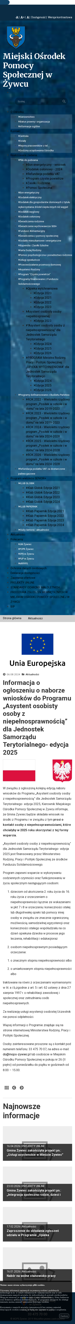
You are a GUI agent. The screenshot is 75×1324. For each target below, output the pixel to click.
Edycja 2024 (43, 344)
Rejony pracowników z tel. (33, 145)
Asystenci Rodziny (29, 269)
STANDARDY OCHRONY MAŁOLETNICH (35, 587)
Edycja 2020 (43, 293)
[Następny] (21, 1088)
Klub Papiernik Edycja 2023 (46, 520)
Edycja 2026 (43, 353)
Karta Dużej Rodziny (30, 250)
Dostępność (38, 17)
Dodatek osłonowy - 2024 (45, 169)
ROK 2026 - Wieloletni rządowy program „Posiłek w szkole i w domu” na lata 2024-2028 (48, 459)
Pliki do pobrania (28, 160)
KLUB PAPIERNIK (28, 506)
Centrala (23, 136)
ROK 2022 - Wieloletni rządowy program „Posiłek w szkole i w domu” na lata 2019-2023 (48, 404)
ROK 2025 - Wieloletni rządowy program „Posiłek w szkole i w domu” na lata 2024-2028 (48, 445)
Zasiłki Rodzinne (39, 183)
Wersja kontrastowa (60, 17)
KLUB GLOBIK (26, 483)
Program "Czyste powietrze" (35, 274)
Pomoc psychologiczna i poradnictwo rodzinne (45, 255)
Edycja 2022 (43, 302)
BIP (13, 606)
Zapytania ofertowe (23, 578)
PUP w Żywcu (26, 558)
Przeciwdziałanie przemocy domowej (40, 264)
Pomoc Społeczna (40, 188)
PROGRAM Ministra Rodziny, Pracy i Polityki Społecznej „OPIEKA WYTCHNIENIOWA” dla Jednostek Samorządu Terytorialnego (47, 367)
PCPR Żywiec (26, 549)
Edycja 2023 (43, 307)
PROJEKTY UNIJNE (22, 582)
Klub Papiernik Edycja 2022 (46, 516)
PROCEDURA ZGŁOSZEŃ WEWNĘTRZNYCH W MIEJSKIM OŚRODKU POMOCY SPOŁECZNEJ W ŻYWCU (40, 597)
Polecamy (17, 539)
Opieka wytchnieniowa (43, 288)
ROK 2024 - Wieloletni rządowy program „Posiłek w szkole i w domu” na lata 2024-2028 (48, 431)
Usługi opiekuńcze (29, 259)
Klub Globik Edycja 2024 (44, 502)
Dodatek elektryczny (30, 197)
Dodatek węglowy (29, 211)
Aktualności (18, 534)
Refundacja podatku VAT (44, 174)
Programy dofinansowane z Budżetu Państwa (44, 394)
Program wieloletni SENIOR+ (28, 478)
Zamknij (64, 1316)
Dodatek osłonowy (29, 216)
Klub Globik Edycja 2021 (44, 488)
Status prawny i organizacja (34, 121)
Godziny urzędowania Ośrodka (36, 150)
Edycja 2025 (43, 348)
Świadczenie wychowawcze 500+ (38, 226)
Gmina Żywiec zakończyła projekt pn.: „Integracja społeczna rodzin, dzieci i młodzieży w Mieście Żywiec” (34, 1195)
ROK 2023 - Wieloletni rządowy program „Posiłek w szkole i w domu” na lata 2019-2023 (48, 417)
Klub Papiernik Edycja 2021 (46, 511)
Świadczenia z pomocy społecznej (38, 235)
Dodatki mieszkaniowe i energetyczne (40, 240)
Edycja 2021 (43, 298)
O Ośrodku (17, 112)
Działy (22, 140)
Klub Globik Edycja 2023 (44, 497)
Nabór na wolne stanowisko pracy (31, 1276)
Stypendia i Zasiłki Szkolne (33, 245)
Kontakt (15, 131)
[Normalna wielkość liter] (29, 17)
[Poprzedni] (14, 1088)
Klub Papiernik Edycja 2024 (46, 525)
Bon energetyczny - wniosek (47, 165)
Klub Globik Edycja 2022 (44, 492)
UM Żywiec (25, 544)
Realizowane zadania (24, 155)
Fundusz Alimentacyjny (32, 231)
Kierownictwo (27, 116)
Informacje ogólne (29, 126)
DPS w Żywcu (26, 553)
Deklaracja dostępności (25, 573)
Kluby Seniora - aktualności (34, 529)
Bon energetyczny (29, 192)
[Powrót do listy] (6, 1088)
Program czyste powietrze (45, 178)
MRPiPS (23, 563)
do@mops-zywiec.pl (17, 1054)
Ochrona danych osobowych (29, 568)
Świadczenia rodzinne (31, 221)
